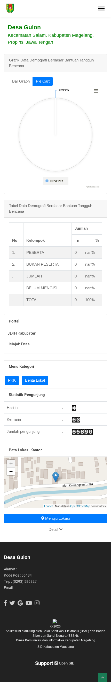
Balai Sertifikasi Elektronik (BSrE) (66, 631)
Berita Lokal (35, 380)
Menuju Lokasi (57, 518)
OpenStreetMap (80, 506)
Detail (54, 529)
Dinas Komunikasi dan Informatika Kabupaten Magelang (55, 640)
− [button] (11, 471)
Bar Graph (21, 81)
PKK (12, 380)
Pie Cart (43, 81)
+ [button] (11, 463)
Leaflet (48, 506)
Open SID (66, 663)
